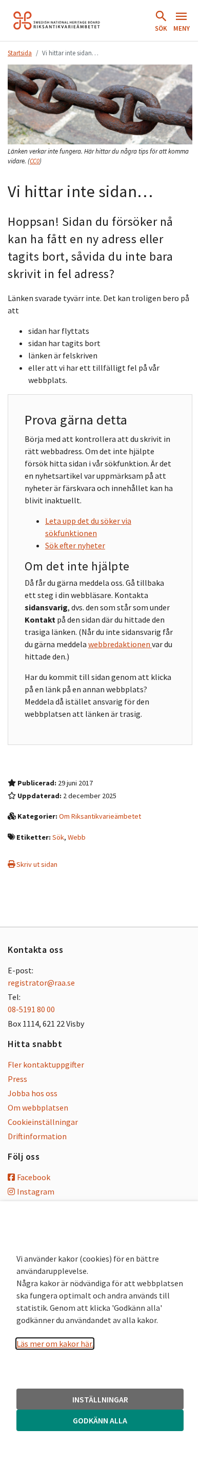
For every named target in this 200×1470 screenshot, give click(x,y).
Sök (58, 837)
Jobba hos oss (32, 1093)
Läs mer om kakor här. (54, 1343)
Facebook (33, 1177)
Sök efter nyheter (75, 545)
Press (17, 1079)
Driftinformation (37, 1136)
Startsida (20, 53)
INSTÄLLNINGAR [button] (100, 1399)
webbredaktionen (120, 644)
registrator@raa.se (41, 982)
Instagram (35, 1191)
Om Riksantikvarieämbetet (100, 816)
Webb (77, 837)
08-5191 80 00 (31, 1009)
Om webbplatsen (38, 1107)
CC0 (34, 161)
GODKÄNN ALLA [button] (100, 1420)
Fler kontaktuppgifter (46, 1064)
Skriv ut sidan (36, 864)
